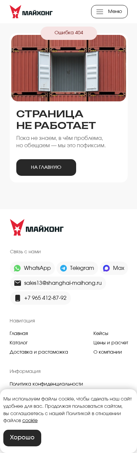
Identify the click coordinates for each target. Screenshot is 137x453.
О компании (107, 352)
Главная (19, 333)
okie (33, 420)
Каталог (19, 343)
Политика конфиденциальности (46, 384)
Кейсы (100, 333)
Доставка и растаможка (39, 352)
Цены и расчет (110, 343)
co (25, 420)
